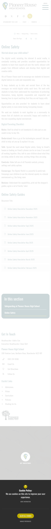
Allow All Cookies (25, 516)
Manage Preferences (25, 521)
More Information (25, 502)
